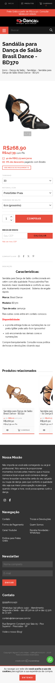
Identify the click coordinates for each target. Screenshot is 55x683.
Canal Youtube (9, 530)
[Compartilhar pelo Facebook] (24, 256)
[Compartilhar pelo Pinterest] (33, 256)
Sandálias (31, 70)
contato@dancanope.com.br (16, 618)
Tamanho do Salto (11, 200)
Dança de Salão (17, 70)
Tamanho (6, 175)
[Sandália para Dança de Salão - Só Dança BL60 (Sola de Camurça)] (44, 430)
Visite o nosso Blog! (12, 632)
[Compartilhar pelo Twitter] (28, 256)
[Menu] (4, 30)
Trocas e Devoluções (40, 519)
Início (4, 70)
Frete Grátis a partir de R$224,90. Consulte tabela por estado (27, 12)
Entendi (27, 678)
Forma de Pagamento (13, 524)
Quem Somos (37, 524)
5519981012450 (9, 602)
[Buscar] (51, 30)
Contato (6, 519)
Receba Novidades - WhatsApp (40, 531)
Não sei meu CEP (9, 242)
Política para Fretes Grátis (11, 539)
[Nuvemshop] (27, 661)
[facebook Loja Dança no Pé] (10, 500)
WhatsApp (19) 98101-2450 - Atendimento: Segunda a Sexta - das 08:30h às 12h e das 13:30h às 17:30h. (26, 610)
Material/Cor (9, 188)
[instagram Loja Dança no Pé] (4, 500)
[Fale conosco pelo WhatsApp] (50, 659)
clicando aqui (33, 345)
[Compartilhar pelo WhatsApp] (19, 256)
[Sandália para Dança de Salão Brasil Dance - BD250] (7, 430)
